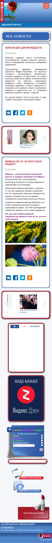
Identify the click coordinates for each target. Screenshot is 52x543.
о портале (7, 527)
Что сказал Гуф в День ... (33, 146)
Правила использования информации (30, 530)
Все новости (18, 36)
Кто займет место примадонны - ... (9, 146)
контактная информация (18, 524)
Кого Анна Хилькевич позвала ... (9, 311)
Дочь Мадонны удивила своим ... (33, 311)
